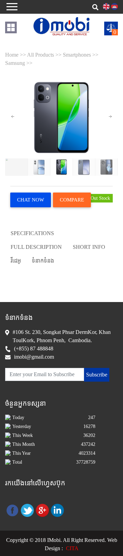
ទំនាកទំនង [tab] (43, 261)
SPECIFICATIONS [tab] (32, 233)
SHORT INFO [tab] (89, 247)
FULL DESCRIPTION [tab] (36, 247)
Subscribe (96, 375)
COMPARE (72, 199)
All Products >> (45, 55)
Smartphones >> (80, 55)
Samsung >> (18, 63)
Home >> (16, 55)
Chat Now (30, 199)
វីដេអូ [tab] (16, 261)
